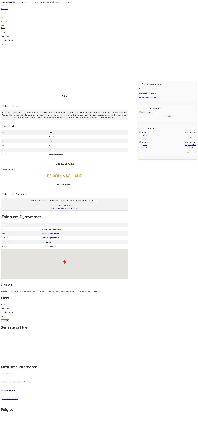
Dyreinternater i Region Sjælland (9, 399)
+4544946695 (46, 242)
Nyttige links (5, 36)
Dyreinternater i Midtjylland (8, 390)
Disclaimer (4, 44)
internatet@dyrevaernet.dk (50, 238)
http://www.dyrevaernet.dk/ (50, 233)
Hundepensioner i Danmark (148, 89)
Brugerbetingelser (7, 40)
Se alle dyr (4, 9)
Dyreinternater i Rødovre (7, 373)
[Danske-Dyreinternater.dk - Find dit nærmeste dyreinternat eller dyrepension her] (42, 2)
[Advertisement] (99, 65)
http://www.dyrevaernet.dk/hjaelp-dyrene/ (64, 208)
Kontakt (3, 32)
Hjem (2, 5)
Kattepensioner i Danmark (148, 93)
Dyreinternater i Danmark (148, 97)
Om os (3, 28)
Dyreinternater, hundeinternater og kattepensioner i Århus (16, 381)
